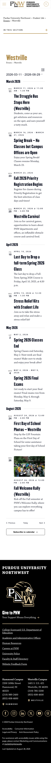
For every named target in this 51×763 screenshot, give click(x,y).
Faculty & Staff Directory (15, 658)
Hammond (12, 704)
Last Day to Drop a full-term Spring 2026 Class (29, 263)
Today (25, 523)
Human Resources (11, 643)
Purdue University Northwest (24, 570)
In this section (13, 30)
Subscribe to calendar (24, 531)
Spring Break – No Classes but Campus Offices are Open (28, 146)
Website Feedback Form (14, 664)
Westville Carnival (27, 216)
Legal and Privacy (9, 732)
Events (6, 21)
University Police (11, 653)
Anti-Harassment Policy (29, 732)
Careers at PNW (10, 648)
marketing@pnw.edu (13, 744)
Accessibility (7, 729)
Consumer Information (24, 729)
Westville (37, 700)
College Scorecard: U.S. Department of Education (22, 631)
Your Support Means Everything (19, 617)
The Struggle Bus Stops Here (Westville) (26, 102)
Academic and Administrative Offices (21, 638)
